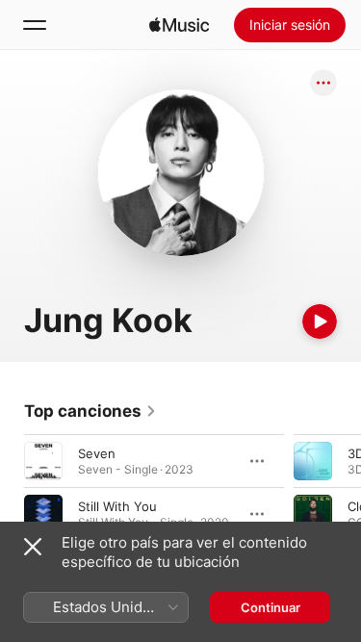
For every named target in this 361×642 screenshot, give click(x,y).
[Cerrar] (32, 546)
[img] (179, 25)
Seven (97, 453)
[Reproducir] (319, 321)
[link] (90, 411)
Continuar (270, 607)
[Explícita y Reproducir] (313, 461)
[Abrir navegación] (34, 25)
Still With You (117, 506)
